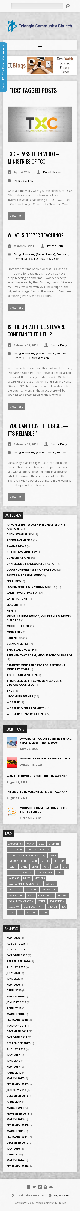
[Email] (51, 1187)
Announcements (19, 540)
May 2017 (13, 1066)
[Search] (68, 6)
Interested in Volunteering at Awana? (37, 792)
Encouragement (17, 860)
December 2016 (17, 1096)
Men (10, 610)
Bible (41, 843)
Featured (62, 254)
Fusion (12, 866)
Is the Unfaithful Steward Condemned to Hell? (37, 330)
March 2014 (15, 1107)
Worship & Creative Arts (26, 708)
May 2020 (13, 984)
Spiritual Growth (20, 649)
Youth (44, 912)
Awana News (16, 546)
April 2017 (14, 1072)
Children (54, 843)
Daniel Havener (53, 172)
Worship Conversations (25, 714)
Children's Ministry (22, 552)
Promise (62, 895)
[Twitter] (34, 1187)
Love (59, 872)
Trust (11, 912)
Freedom (59, 860)
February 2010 (17, 1166)
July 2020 (13, 973)
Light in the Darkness (20, 872)
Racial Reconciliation (20, 901)
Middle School (18, 626)
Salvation (13, 906)
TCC (64, 906)
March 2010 (15, 1160)
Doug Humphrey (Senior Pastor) (34, 254)
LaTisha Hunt (17, 598)
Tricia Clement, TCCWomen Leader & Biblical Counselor (34, 682)
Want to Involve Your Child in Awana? (37, 776)
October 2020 (17, 955)
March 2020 (15, 996)
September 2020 (18, 961)
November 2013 (18, 1113)
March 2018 (15, 1014)
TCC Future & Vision (46, 259)
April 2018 (14, 1008)
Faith (34, 860)
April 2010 (14, 1154)
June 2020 (13, 979)
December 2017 (17, 1031)
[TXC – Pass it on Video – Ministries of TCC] (40, 140)
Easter (53, 855)
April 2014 (14, 1101)
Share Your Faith (33, 906)
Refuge (41, 901)
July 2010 (13, 1148)
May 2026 (13, 938)
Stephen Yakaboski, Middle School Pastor (40, 655)
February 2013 (17, 1125)
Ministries (20, 180)
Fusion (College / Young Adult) (31, 587)
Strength (52, 906)
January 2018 (16, 1025)
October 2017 (17, 1037)
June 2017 (13, 1060)
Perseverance (46, 895)
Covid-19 (31, 849)
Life (65, 866)
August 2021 (16, 949)
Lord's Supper (45, 872)
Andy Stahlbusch (20, 534)
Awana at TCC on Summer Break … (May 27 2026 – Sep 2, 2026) (46, 740)
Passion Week (49, 889)
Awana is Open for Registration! (45, 758)
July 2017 (13, 1055)
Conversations (18, 557)
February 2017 (17, 1084)
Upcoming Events (20, 696)
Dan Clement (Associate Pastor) (32, 564)
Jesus (55, 866)
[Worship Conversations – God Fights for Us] (12, 815)
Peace (31, 895)
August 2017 (16, 1049)
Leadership (15, 604)
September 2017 (18, 1043)
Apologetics (15, 843)
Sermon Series (23, 259)
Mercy (26, 878)
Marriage (13, 878)
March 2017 (15, 1078)
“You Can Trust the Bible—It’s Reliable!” (38, 429)
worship (31, 912)
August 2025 (16, 943)
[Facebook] (28, 1187)
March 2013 (15, 1119)
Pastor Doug (55, 246)
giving (23, 866)
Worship (13, 702)
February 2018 (17, 1020)
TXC (30, 180)
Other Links (15, 889)
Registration (57, 901)
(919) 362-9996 (61, 1195)
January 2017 (16, 1090)
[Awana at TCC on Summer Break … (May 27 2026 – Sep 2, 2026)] (12, 745)
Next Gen (50, 883)
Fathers (45, 860)
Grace (35, 866)
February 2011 (17, 1137)
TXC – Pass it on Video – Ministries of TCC (33, 157)
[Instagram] (45, 1187)
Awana (30, 843)
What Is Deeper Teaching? (36, 235)
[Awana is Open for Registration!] (12, 765)
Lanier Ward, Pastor (22, 593)
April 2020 (14, 990)
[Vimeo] (40, 1187)
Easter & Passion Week (24, 575)
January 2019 (16, 1002)
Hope (46, 866)
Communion (15, 849)
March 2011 (15, 1131)
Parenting (15, 638)
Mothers (40, 878)
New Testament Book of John (24, 883)
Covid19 (44, 849)
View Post (16, 216)
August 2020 (16, 967)
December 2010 (17, 1142)
